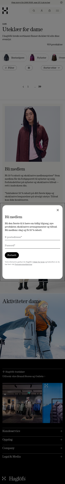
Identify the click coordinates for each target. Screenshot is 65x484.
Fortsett (11, 255)
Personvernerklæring (23, 264)
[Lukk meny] (57, 210)
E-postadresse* (13, 237)
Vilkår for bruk (38, 262)
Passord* (10, 245)
